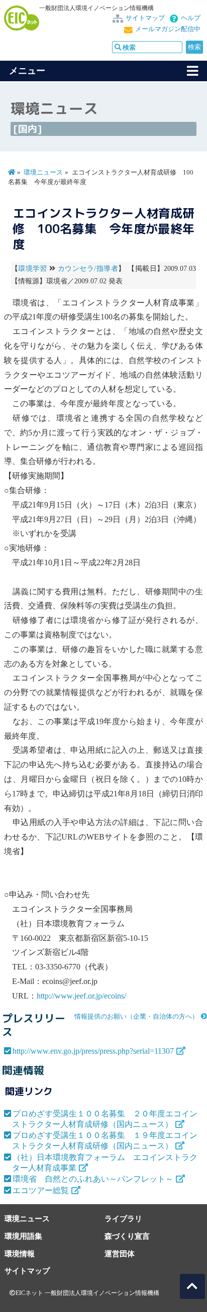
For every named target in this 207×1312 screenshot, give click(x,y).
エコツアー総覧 (41, 1190)
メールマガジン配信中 (167, 29)
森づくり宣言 (127, 1236)
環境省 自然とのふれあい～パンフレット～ (93, 1179)
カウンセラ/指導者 (88, 268)
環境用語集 (23, 1236)
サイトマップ (145, 18)
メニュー (27, 71)
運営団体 (120, 1253)
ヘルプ (190, 18)
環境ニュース (43, 172)
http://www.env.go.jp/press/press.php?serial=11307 (93, 1051)
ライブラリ (123, 1218)
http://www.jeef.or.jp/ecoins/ (81, 996)
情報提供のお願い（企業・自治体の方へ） (136, 1016)
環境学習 (32, 268)
